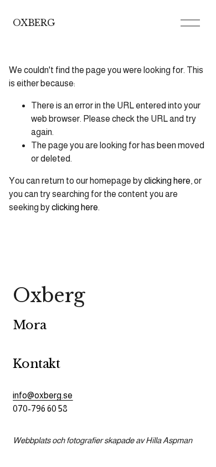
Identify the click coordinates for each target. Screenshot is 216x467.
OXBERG (34, 22)
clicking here (167, 180)
